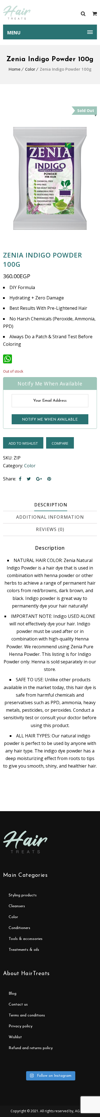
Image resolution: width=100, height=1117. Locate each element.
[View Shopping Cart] (94, 13)
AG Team (82, 1111)
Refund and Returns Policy (31, 1048)
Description (50, 505)
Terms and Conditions (27, 1015)
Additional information (50, 517)
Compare (60, 443)
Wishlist (15, 1037)
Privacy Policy (20, 1026)
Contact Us (18, 1004)
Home (15, 69)
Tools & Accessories (25, 939)
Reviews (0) (50, 529)
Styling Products (23, 895)
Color (30, 69)
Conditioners (19, 928)
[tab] (50, 505)
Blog (12, 994)
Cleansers (17, 906)
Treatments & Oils (24, 950)
